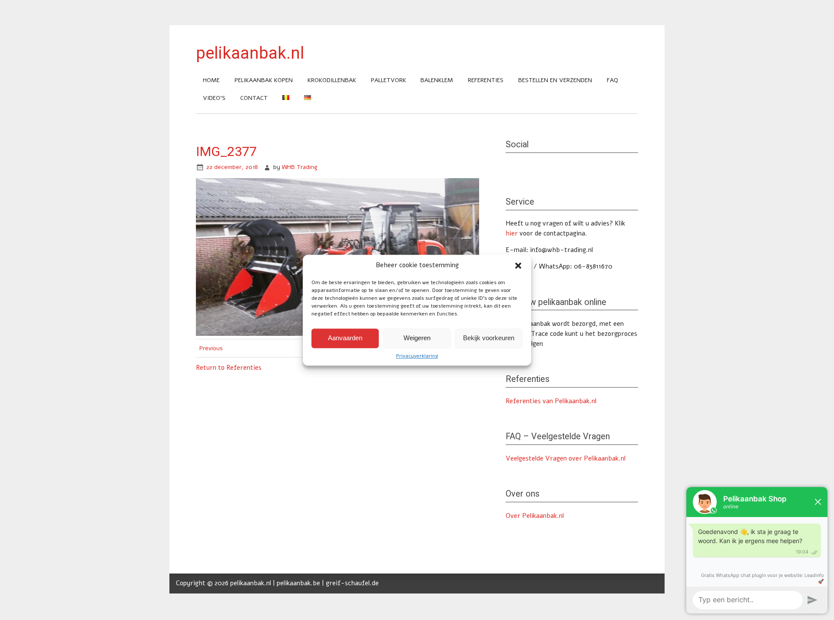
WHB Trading (300, 167)
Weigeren (417, 337)
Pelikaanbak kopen (264, 80)
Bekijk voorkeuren (488, 337)
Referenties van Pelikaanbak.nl (551, 401)
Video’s (214, 98)
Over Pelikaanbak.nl (535, 515)
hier (512, 233)
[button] (518, 265)
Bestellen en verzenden (555, 80)
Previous (211, 348)
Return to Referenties (228, 367)
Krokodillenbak (332, 80)
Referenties (485, 80)
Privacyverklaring (417, 355)
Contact (254, 98)
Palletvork (388, 80)
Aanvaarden (345, 337)
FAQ (612, 80)
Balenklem (436, 80)
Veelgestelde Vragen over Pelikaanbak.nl (566, 458)
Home (211, 80)
